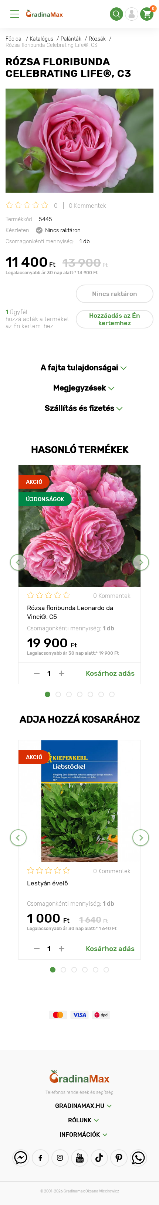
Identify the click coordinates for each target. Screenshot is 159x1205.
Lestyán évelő (47, 883)
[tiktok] (99, 1158)
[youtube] (79, 1158)
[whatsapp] (138, 1158)
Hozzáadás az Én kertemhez (114, 319)
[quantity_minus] (37, 673)
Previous (18, 562)
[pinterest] (119, 1158)
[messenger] (21, 1158)
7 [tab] (112, 694)
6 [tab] (101, 694)
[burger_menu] (15, 14)
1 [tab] (47, 694)
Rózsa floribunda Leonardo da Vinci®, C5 (70, 612)
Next (140, 562)
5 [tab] (90, 694)
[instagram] (60, 1158)
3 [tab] (69, 694)
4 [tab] (79, 694)
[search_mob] (116, 14)
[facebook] (40, 1158)
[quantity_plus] (61, 673)
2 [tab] (58, 694)
